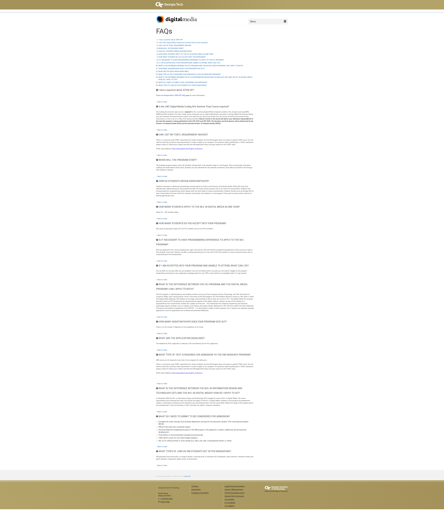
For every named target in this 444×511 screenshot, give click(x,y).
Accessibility (229, 499)
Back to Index (162, 102)
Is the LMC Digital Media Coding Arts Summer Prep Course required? (183, 43)
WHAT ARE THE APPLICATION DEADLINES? (173, 71)
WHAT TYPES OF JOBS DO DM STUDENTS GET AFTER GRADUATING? (182, 85)
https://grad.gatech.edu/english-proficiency (187, 149)
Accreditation (229, 506)
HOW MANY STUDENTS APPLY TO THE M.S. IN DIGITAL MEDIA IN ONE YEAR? (185, 54)
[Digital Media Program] (177, 19)
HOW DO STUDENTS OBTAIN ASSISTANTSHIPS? (175, 51)
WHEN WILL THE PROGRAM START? (171, 48)
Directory (194, 486)
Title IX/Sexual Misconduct (234, 493)
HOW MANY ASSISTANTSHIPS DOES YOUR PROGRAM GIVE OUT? (181, 69)
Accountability (230, 503)
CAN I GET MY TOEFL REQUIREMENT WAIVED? (174, 45)
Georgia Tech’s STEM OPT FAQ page (176, 95)
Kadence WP (187, 476)
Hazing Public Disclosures (234, 496)
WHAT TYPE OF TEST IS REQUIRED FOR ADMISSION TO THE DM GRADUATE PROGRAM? (189, 74)
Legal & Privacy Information (235, 486)
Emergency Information (200, 493)
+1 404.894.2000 (166, 499)
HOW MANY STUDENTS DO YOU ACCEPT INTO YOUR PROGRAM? (182, 57)
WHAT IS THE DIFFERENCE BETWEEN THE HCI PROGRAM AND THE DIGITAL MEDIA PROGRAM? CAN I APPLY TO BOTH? (200, 66)
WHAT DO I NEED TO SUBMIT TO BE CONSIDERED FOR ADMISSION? (182, 82)
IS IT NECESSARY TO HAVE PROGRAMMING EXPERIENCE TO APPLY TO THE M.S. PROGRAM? (191, 60)
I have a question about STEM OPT (170, 40)
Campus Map (165, 502)
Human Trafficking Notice (234, 489)
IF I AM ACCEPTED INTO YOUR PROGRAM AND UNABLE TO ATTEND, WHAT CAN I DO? (189, 63)
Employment (196, 489)
